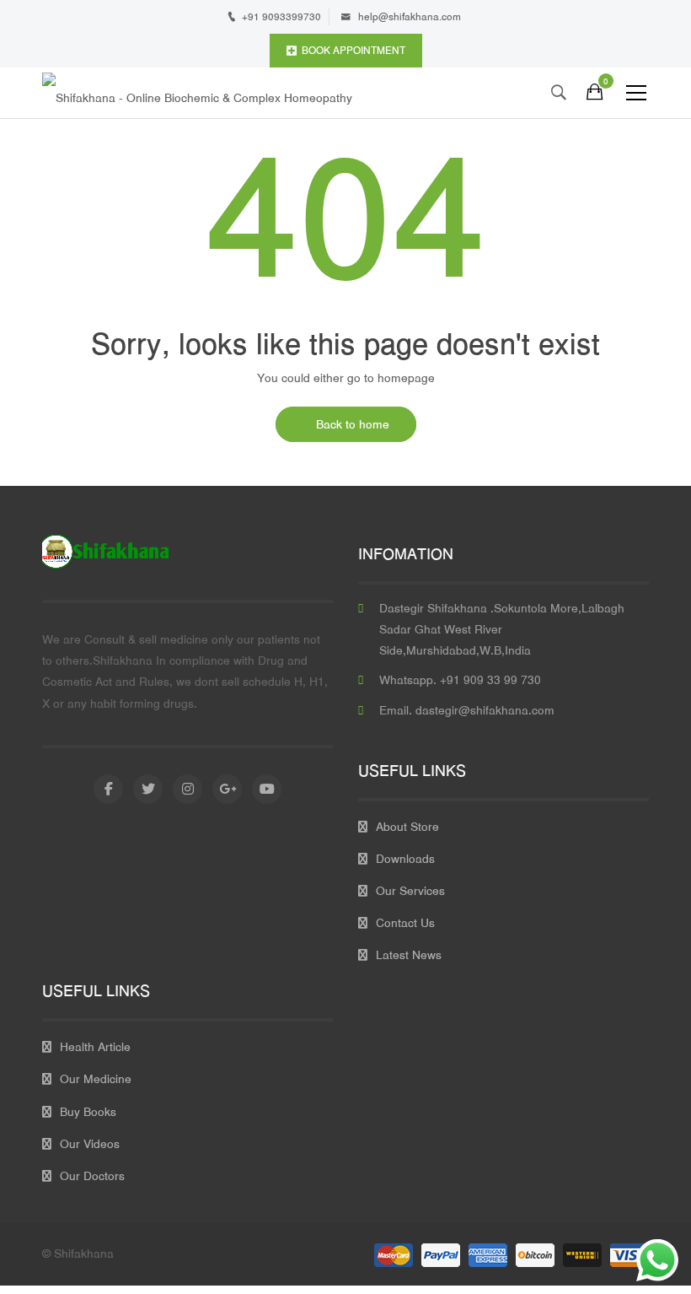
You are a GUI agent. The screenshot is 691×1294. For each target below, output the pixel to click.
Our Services (410, 890)
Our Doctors (92, 1175)
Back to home (352, 424)
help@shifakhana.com (409, 17)
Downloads (405, 858)
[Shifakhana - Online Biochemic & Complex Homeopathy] (197, 92)
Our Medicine (95, 1078)
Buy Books (88, 1111)
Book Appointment (353, 50)
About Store (407, 826)
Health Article (95, 1046)
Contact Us (405, 922)
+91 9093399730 (281, 17)
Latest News (409, 954)
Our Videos (90, 1143)
